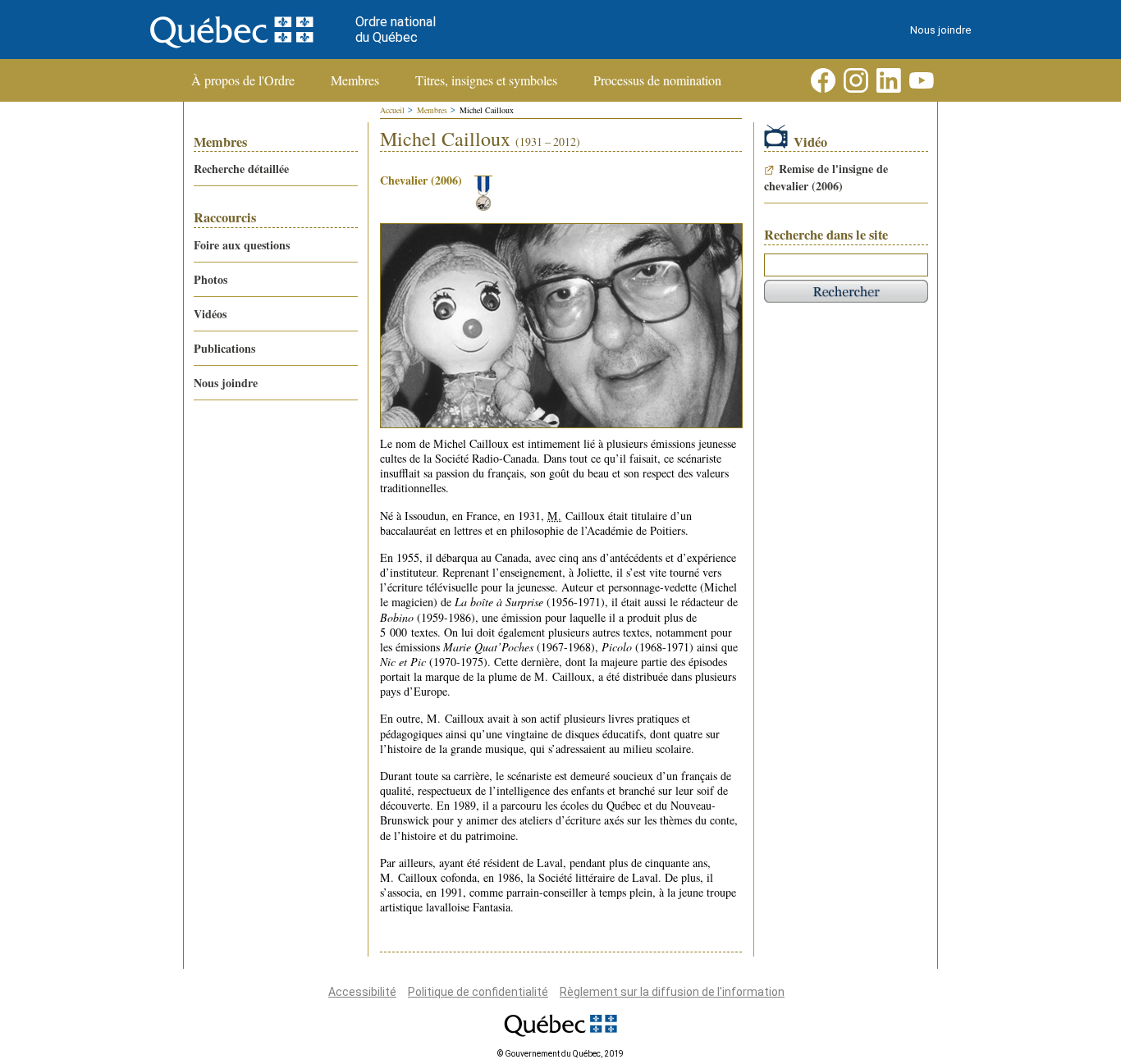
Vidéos (210, 313)
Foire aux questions (242, 244)
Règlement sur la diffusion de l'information (672, 991)
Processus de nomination (657, 80)
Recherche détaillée (241, 168)
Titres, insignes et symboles (486, 80)
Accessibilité (362, 991)
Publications (224, 348)
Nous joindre (940, 30)
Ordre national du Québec (395, 29)
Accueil (392, 110)
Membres (355, 80)
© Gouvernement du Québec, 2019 (560, 1053)
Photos (210, 279)
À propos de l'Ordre (243, 80)
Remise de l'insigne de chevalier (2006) (826, 177)
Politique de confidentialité (478, 991)
